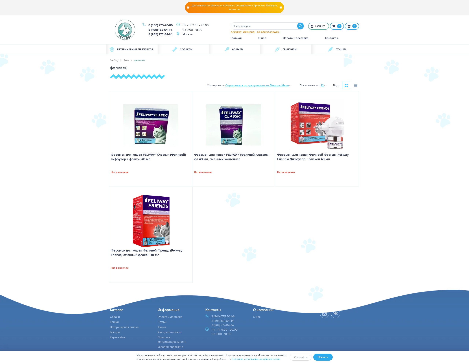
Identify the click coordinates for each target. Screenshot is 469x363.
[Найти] (300, 26)
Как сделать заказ (170, 332)
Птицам (340, 49)
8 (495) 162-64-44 (160, 30)
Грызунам (289, 49)
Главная (236, 38)
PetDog (114, 60)
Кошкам (237, 49)
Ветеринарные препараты (135, 49)
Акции (162, 327)
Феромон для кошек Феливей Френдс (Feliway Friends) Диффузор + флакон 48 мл (313, 156)
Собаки (115, 317)
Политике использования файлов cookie (256, 359)
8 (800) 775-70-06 (160, 25)
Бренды (115, 332)
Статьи (162, 322)
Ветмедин (249, 31)
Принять (323, 357)
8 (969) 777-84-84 (160, 34)
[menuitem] (132, 49)
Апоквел (236, 31)
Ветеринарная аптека (124, 327)
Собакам (186, 49)
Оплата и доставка (295, 38)
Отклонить (300, 357)
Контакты (331, 38)
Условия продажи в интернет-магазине (171, 349)
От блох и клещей (268, 31)
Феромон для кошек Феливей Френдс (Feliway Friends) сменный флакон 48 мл (146, 252)
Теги (126, 60)
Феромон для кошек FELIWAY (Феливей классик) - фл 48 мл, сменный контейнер (232, 156)
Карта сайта (117, 337)
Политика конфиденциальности (172, 339)
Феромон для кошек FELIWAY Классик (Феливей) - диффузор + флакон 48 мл (149, 156)
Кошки (114, 322)
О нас (262, 38)
